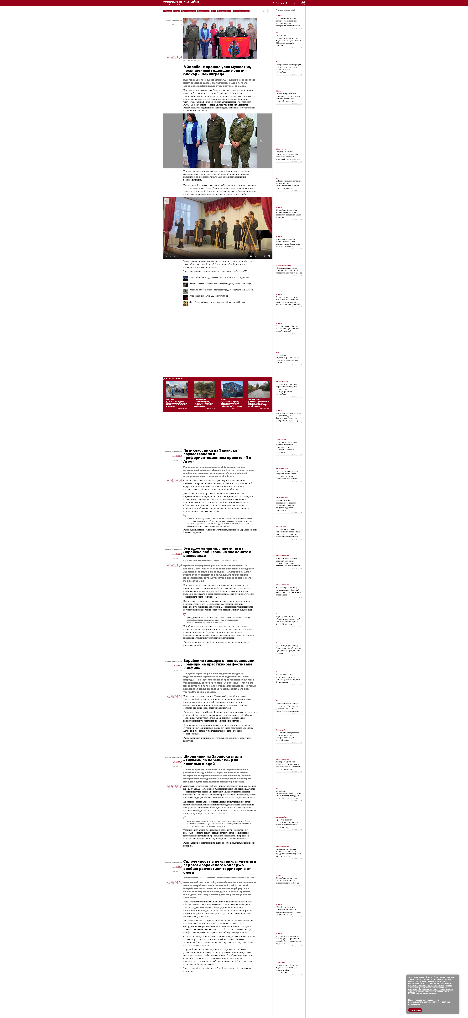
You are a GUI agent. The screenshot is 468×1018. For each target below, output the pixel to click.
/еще (263, 11)
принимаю (415, 1010)
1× (259, 256)
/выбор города (279, 3)
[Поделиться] (264, 256)
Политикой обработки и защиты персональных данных (430, 991)
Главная (169, 20)
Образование (177, 20)
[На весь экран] (269, 256)
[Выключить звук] (251, 256)
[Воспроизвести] (166, 256)
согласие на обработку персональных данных (430, 985)
